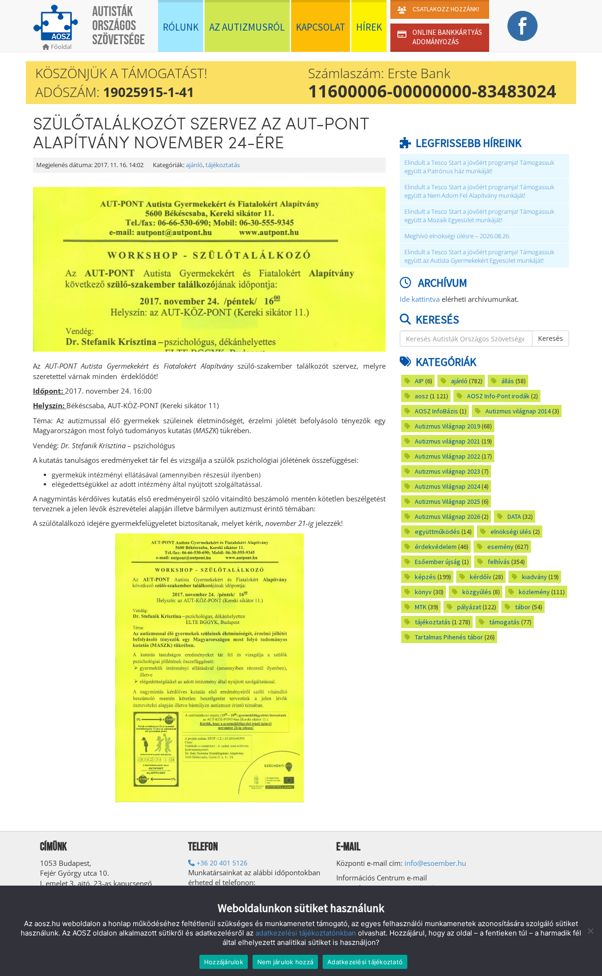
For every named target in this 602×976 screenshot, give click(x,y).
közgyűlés (476, 592)
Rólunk (180, 27)
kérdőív (480, 577)
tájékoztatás (223, 165)
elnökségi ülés (511, 531)
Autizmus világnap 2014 (518, 411)
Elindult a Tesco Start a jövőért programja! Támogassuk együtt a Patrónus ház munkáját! (479, 167)
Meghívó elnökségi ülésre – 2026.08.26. (457, 236)
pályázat (469, 607)
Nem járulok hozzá (285, 962)
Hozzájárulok (223, 962)
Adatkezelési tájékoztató (365, 962)
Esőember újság (437, 561)
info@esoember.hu (435, 863)
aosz (421, 396)
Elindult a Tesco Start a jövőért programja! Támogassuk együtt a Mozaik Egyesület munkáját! (479, 216)
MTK (421, 607)
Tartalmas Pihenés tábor (449, 637)
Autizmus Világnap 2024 (447, 486)
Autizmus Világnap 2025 (447, 501)
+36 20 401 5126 (221, 862)
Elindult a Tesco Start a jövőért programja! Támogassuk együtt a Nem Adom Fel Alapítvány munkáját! (479, 191)
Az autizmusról (247, 27)
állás (507, 381)
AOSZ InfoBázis (436, 411)
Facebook (522, 26)
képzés (425, 577)
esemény (500, 546)
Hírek (369, 27)
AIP (419, 381)
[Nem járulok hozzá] (590, 931)
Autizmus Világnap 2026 (447, 516)
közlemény (534, 592)
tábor (523, 607)
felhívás (499, 561)
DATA (514, 516)
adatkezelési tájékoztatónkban (305, 932)
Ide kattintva (420, 299)
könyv (423, 592)
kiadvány (534, 577)
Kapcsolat (320, 27)
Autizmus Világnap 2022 (447, 456)
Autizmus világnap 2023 (447, 471)
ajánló (194, 165)
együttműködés (437, 531)
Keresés (550, 338)
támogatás (504, 622)
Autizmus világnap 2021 (447, 441)
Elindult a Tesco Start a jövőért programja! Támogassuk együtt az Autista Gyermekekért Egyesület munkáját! (479, 256)
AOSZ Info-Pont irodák (498, 396)
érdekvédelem (436, 546)
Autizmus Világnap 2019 (447, 426)
